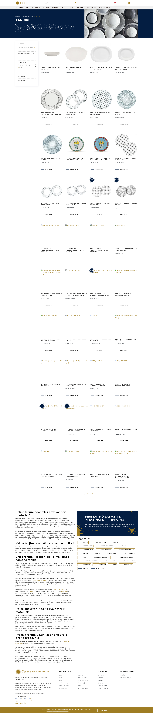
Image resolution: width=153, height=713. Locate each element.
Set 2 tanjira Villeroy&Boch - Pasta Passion (50, 250)
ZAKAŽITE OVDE (93, 530)
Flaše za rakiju (129, 561)
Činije (97, 553)
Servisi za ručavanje (28, 16)
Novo (64, 7)
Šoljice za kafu (83, 680)
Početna (17, 16)
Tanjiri (85, 553)
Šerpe (60, 680)
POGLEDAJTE (49, 78)
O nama (100, 683)
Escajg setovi (106, 549)
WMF (115, 564)
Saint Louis (100, 568)
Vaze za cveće (82, 677)
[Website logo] (27, 3)
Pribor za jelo (88, 549)
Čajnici (123, 545)
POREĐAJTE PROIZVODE (26, 53)
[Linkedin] (30, 701)
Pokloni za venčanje (125, 557)
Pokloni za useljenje (90, 561)
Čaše (79, 685)
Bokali (115, 542)
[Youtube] (26, 701)
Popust (71, 7)
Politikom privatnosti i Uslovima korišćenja (58, 711)
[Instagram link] (17, 701)
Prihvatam (104, 710)
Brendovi (35, 7)
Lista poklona (91, 7)
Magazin (80, 7)
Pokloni (46, 7)
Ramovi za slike (64, 685)
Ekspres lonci (100, 542)
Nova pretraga (32, 44)
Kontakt (55, 7)
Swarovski (102, 564)
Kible (84, 557)
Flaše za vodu (88, 545)
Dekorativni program (102, 557)
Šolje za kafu (112, 553)
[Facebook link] (21, 701)
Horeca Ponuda (103, 688)
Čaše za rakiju (111, 561)
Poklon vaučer (104, 7)
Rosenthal (128, 564)
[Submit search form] (75, 3)
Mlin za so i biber (106, 545)
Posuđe (80, 675)
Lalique (85, 568)
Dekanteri (86, 564)
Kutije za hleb (130, 553)
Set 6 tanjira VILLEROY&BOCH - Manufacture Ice (122, 476)
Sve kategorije (102, 675)
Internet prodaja (22, 7)
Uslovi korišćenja (125, 677)
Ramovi (85, 542)
